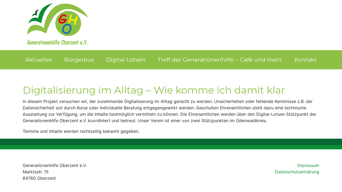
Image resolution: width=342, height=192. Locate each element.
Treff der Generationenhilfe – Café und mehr (220, 59)
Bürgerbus (79, 59)
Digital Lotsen (125, 59)
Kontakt (305, 59)
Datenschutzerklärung (297, 171)
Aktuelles (38, 59)
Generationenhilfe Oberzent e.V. (58, 25)
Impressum (308, 165)
